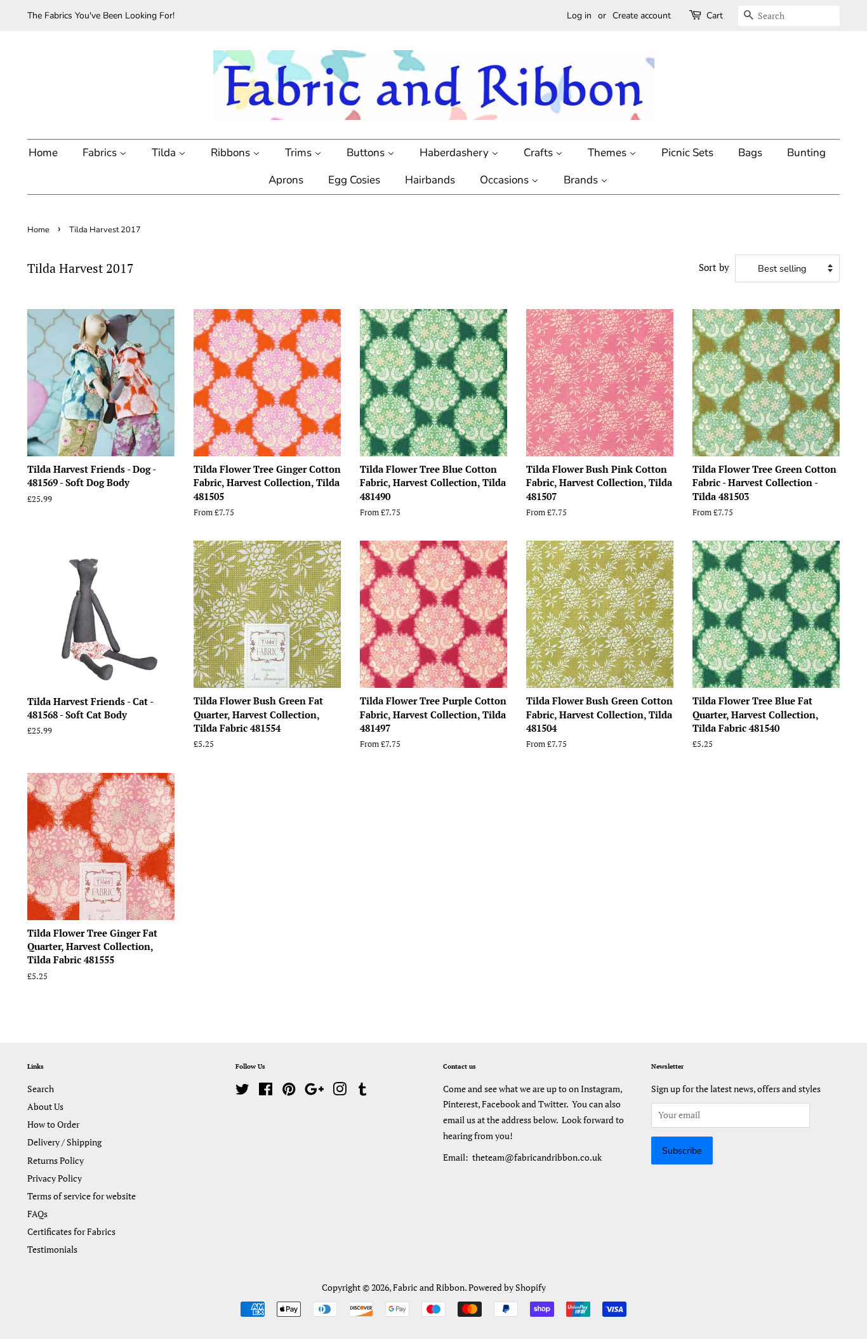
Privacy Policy (54, 1178)
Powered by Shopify (507, 1287)
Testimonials (52, 1249)
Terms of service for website (81, 1196)
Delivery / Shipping (64, 1142)
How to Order (53, 1124)
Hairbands (430, 180)
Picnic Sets (687, 152)
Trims (299, 152)
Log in (579, 16)
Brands (582, 180)
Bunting (806, 152)
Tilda (165, 152)
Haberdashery (455, 152)
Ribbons (232, 152)
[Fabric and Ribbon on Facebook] (265, 1091)
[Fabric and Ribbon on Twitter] (242, 1091)
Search (40, 1089)
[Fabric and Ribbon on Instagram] (340, 1091)
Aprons (285, 180)
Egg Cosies (354, 180)
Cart (714, 16)
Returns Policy (55, 1160)
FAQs (37, 1214)
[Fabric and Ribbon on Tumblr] (362, 1091)
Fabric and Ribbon (429, 1287)
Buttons (367, 152)
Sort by (714, 267)
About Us (45, 1106)
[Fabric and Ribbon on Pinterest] (289, 1091)
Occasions (505, 180)
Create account (641, 16)
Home (43, 152)
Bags (750, 152)
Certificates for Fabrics (71, 1231)
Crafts (539, 152)
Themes (608, 152)
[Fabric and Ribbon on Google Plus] (314, 1091)
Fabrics (101, 152)
